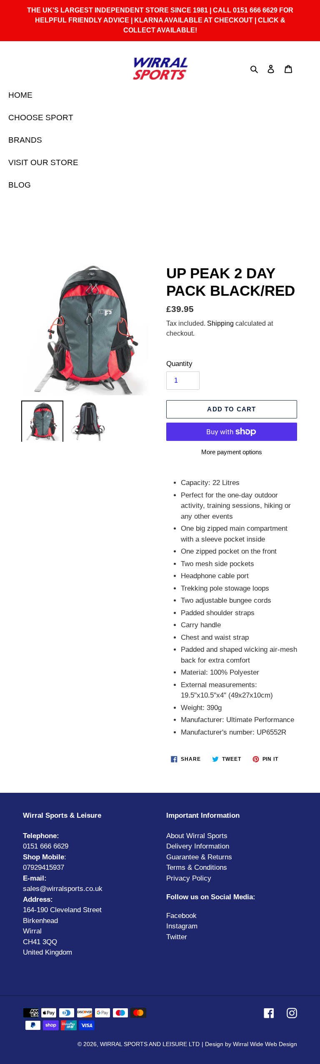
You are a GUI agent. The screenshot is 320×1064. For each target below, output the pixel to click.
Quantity (179, 364)
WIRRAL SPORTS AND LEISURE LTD (150, 1044)
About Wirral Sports (197, 836)
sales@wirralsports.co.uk (62, 889)
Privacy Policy (188, 878)
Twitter (176, 937)
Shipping (220, 323)
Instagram (182, 926)
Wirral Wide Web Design (265, 1044)
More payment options (231, 451)
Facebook (181, 916)
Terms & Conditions (196, 867)
